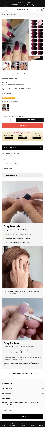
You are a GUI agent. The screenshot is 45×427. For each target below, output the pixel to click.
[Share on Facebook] (22, 74)
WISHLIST (23, 425)
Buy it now (22, 126)
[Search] (6, 10)
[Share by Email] (27, 74)
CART (32, 425)
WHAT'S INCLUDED (10, 148)
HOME (3, 425)
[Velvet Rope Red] (15, 66)
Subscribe (22, 416)
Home (3, 14)
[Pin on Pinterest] (25, 74)
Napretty (22, 10)
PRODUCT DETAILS (10, 175)
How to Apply (6, 93)
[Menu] (2, 10)
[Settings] (38, 10)
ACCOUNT (12, 425)
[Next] (40, 66)
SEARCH (41, 425)
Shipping (5, 85)
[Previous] (5, 66)
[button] (42, 10)
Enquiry (20, 116)
